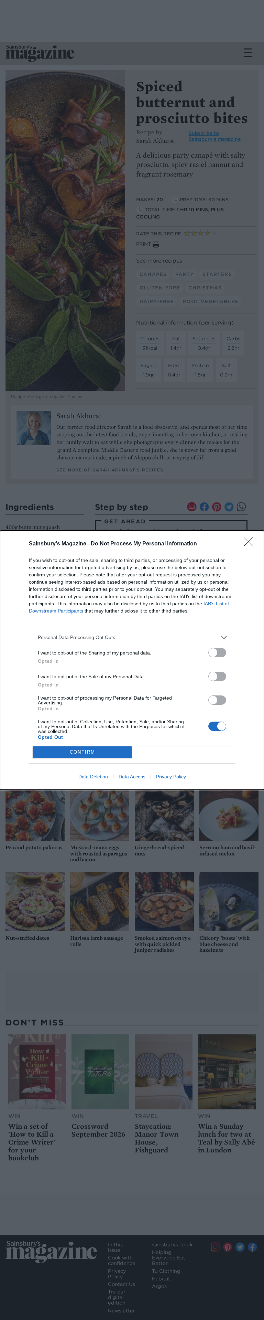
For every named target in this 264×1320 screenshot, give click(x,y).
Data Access (132, 776)
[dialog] (132, 660)
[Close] (250, 544)
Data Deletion (93, 776)
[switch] (217, 652)
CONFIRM (82, 752)
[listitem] (132, 637)
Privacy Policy (171, 776)
